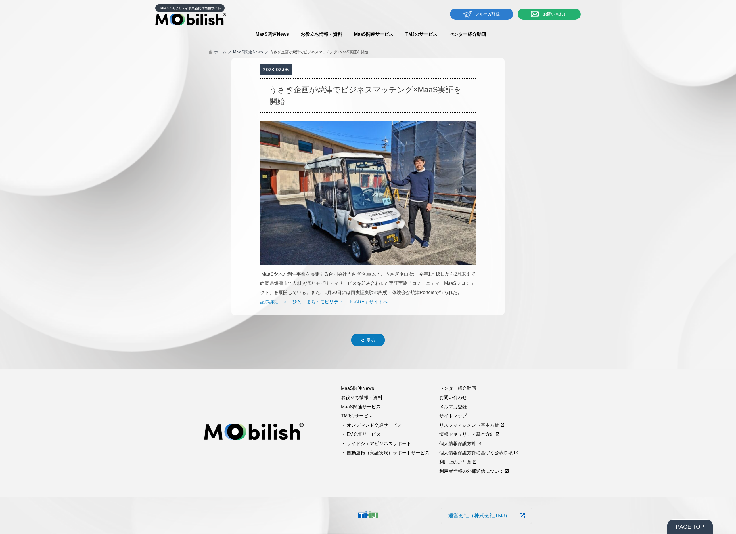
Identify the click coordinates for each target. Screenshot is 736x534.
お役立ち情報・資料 (321, 34)
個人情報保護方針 (457, 443)
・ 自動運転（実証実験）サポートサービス (385, 452)
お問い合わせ (555, 14)
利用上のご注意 (455, 461)
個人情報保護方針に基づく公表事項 (476, 452)
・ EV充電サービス (361, 434)
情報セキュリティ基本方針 (466, 434)
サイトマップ (453, 415)
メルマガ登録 (488, 14)
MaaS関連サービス (374, 34)
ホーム (220, 52)
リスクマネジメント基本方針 (469, 425)
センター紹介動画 (467, 34)
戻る (368, 339)
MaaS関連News (272, 34)
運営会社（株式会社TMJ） (479, 515)
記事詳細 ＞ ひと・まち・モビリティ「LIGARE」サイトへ (324, 301)
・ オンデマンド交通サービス (371, 425)
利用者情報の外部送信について (471, 471)
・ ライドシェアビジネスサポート (376, 443)
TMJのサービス (421, 34)
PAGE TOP (690, 527)
